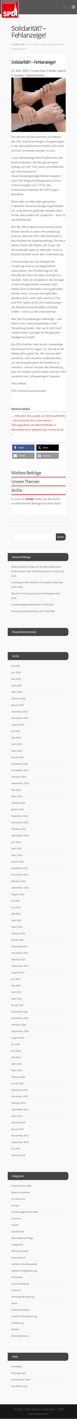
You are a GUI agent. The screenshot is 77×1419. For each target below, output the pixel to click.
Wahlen (15, 1329)
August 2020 (17, 1037)
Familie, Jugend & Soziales (51, 44)
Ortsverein (17, 1277)
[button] (23, 448)
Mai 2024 (16, 789)
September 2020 (20, 1031)
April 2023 (16, 848)
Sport (14, 1303)
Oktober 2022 (18, 881)
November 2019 (19, 1096)
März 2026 (16, 692)
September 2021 (20, 966)
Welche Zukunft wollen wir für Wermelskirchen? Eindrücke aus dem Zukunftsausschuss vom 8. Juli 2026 (37, 571)
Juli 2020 (15, 1044)
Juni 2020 (16, 1050)
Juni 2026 (16, 672)
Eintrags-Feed (18, 1373)
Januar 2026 (17, 705)
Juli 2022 (15, 900)
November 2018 (19, 1135)
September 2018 (20, 1142)
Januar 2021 (17, 1005)
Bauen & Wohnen (20, 1192)
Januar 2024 (17, 809)
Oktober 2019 (18, 1103)
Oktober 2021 (18, 959)
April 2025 (16, 744)
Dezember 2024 (19, 763)
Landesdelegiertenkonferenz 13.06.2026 (32, 604)
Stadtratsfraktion (19, 49)
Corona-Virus (32, 44)
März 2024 (16, 796)
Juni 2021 (16, 979)
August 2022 (17, 894)
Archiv (30, 499)
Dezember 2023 (19, 816)
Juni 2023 (16, 842)
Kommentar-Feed (20, 1379)
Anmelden (16, 1366)
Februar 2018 (18, 1155)
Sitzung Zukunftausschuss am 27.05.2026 (33, 611)
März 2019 (16, 1116)
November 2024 (19, 770)
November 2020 (19, 1018)
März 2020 (16, 1070)
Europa (15, 1205)
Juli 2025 (15, 731)
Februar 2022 (18, 933)
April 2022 (16, 920)
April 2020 (16, 1063)
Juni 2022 (16, 907)
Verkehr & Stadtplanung (24, 1316)
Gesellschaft (17, 1231)
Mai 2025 (16, 737)
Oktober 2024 (18, 776)
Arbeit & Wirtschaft (21, 1185)
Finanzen (16, 1218)
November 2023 (19, 822)
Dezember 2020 (19, 1011)
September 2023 (20, 835)
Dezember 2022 (19, 868)
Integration (17, 1244)
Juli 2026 (15, 665)
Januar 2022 (17, 939)
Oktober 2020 (18, 1024)
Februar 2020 (18, 1077)
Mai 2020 (16, 1057)
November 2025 (19, 718)
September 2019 (20, 1109)
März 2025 (16, 750)
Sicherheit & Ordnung (22, 1296)
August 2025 (17, 724)
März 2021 (16, 998)
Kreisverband (18, 1257)
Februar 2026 (18, 698)
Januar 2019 (17, 1129)
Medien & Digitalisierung (24, 1270)
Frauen (15, 1224)
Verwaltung (17, 1322)
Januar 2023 (17, 861)
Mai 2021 (16, 985)
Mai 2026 (16, 678)
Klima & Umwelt (19, 1251)
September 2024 (20, 783)
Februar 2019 (18, 1122)
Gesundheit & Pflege (22, 1238)
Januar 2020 (17, 1083)
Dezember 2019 (19, 1090)
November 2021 (19, 952)
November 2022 (19, 874)
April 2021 (16, 992)
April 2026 (16, 685)
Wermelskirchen (19, 1335)
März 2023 (16, 855)
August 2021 (17, 972)
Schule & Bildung (20, 1283)
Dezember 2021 (19, 946)
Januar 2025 (17, 757)
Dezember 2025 (19, 711)
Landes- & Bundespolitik (24, 1264)
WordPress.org (19, 1386)
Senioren (16, 1290)
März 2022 (16, 926)
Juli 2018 (15, 1148)
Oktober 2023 (18, 829)
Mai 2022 (16, 913)
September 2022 (20, 887)
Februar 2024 (18, 802)
